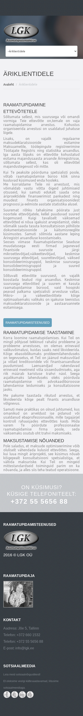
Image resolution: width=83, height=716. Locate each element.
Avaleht (8, 84)
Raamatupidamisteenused (28, 322)
